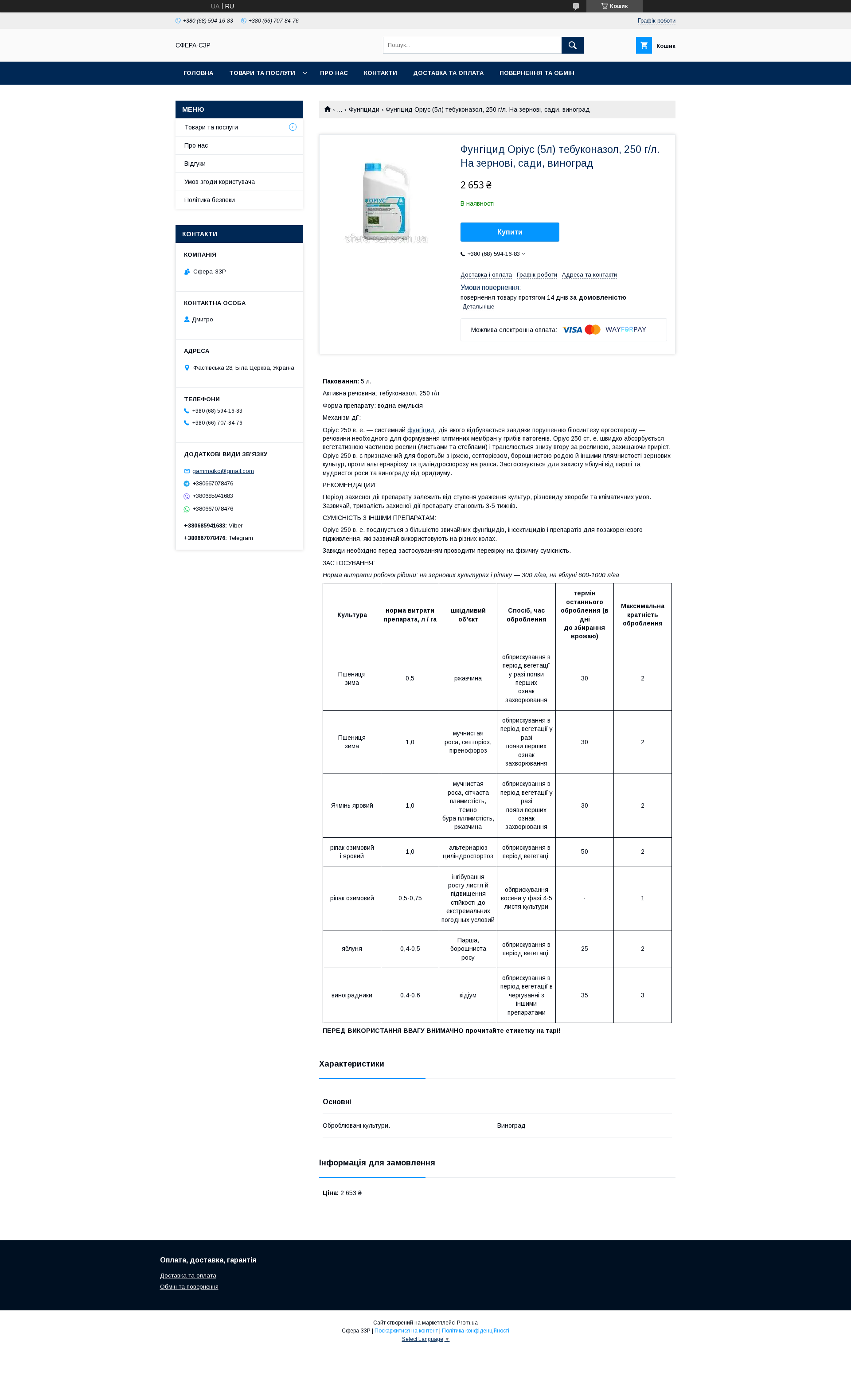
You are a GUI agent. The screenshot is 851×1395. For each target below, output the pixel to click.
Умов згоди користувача (219, 181)
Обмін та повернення (189, 1286)
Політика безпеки (209, 199)
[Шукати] (573, 45)
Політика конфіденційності (475, 1331)
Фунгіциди (364, 109)
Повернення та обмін (537, 73)
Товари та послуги (262, 73)
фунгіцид (421, 430)
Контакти (380, 73)
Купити (510, 232)
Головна (198, 73)
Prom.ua (467, 1323)
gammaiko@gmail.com (223, 471)
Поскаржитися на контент (406, 1331)
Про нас (334, 73)
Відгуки (195, 163)
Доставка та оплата (448, 73)
